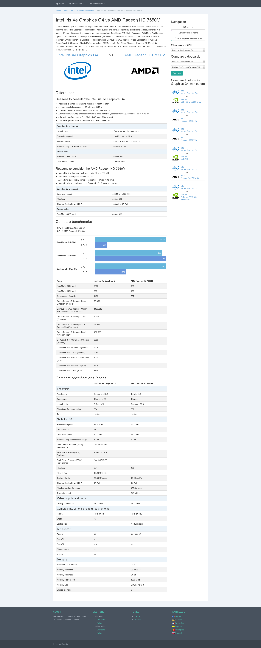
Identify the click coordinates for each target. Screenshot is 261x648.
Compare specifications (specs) (188, 38)
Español (178, 626)
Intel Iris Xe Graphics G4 (78, 54)
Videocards (97, 3)
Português (179, 629)
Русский (178, 633)
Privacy (138, 619)
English (178, 616)
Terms (137, 616)
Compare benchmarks (188, 32)
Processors (77, 3)
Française (179, 623)
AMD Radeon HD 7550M (144, 54)
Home (61, 3)
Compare (177, 73)
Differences (188, 27)
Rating (99, 623)
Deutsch (178, 619)
